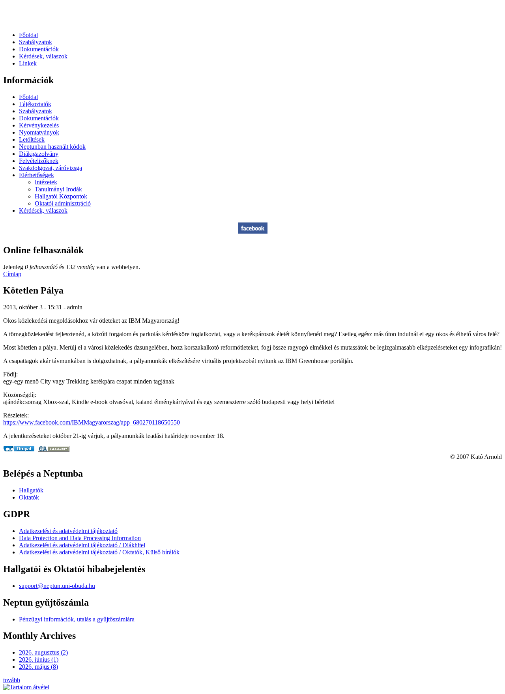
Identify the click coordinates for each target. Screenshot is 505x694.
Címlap (12, 274)
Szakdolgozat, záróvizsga (50, 168)
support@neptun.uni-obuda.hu (57, 585)
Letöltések (32, 139)
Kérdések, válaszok (43, 56)
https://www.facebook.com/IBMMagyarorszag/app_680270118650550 (91, 422)
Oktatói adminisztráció (63, 203)
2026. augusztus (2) (43, 652)
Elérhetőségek (36, 175)
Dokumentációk (39, 49)
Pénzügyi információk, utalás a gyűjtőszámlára (77, 619)
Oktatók (29, 497)
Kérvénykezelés (39, 125)
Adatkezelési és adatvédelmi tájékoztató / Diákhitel (82, 545)
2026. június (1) (38, 659)
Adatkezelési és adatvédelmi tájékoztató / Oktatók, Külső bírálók (99, 552)
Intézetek (46, 182)
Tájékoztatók (35, 104)
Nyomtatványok (39, 132)
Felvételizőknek (38, 160)
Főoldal (28, 35)
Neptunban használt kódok (52, 146)
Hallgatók (31, 490)
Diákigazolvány (38, 153)
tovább (11, 680)
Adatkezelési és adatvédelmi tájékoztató (68, 531)
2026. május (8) (38, 666)
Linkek (28, 63)
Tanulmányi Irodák (58, 189)
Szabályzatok (35, 42)
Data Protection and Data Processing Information (80, 538)
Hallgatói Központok (61, 196)
